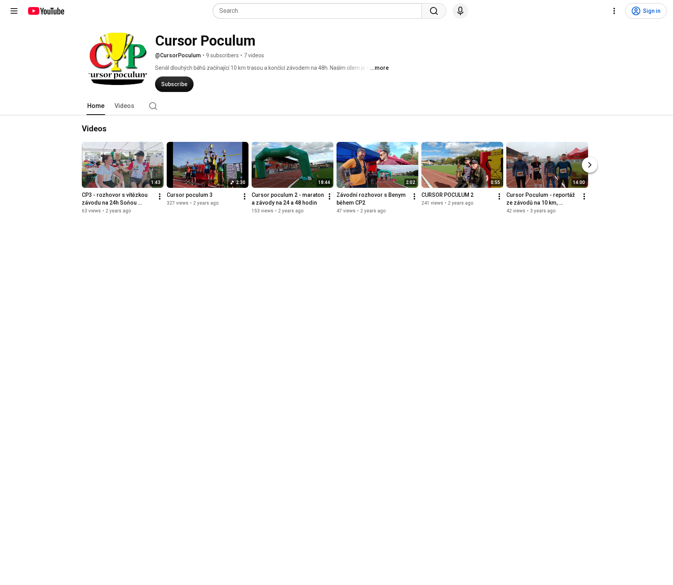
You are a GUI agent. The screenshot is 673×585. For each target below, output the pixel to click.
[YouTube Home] (46, 11)
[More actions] (159, 196)
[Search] (433, 11)
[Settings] (614, 11)
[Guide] (14, 11)
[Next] (589, 165)
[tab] (95, 106)
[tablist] (336, 106)
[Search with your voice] (460, 11)
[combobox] (319, 11)
